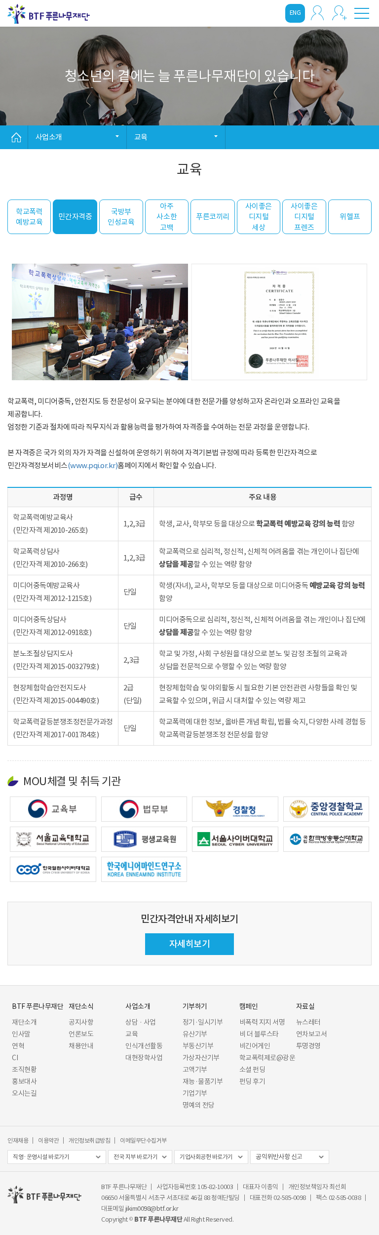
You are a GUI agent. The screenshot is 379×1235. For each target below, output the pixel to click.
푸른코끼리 (212, 216)
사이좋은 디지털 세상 (258, 216)
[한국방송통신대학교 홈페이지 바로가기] (326, 839)
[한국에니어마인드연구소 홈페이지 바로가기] (144, 869)
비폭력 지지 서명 (262, 1022)
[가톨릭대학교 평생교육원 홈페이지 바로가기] (144, 839)
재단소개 (24, 1022)
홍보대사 (24, 1081)
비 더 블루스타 (259, 1034)
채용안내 (81, 1045)
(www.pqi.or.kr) (93, 465)
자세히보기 (189, 944)
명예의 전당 (199, 1105)
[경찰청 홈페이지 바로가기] (235, 809)
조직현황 (24, 1069)
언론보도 (81, 1034)
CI (15, 1057)
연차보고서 (311, 1034)
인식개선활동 (143, 1045)
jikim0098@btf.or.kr (152, 1208)
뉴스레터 (308, 1022)
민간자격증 (75, 216)
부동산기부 (198, 1045)
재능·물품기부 (203, 1081)
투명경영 (308, 1045)
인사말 (21, 1034)
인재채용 (17, 1140)
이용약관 (48, 1140)
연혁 (18, 1045)
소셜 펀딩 (252, 1069)
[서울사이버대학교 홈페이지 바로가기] (235, 839)
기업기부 (195, 1093)
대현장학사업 (143, 1057)
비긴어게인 (254, 1045)
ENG (295, 12)
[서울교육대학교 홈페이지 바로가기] (53, 839)
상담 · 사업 (140, 1022)
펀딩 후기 (252, 1081)
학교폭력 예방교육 (29, 217)
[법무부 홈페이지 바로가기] (144, 809)
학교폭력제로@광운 (267, 1057)
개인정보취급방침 (89, 1140)
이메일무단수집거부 (143, 1140)
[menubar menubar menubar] (362, 13)
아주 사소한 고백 (166, 216)
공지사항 (81, 1022)
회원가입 (339, 13)
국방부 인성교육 (121, 217)
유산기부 (195, 1034)
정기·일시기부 (203, 1022)
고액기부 (195, 1069)
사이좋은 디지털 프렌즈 (304, 216)
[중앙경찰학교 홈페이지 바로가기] (326, 809)
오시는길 (24, 1093)
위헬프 (350, 216)
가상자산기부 (201, 1057)
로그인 (317, 13)
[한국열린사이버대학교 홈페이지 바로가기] (53, 869)
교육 (131, 1034)
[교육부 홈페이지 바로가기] (53, 809)
